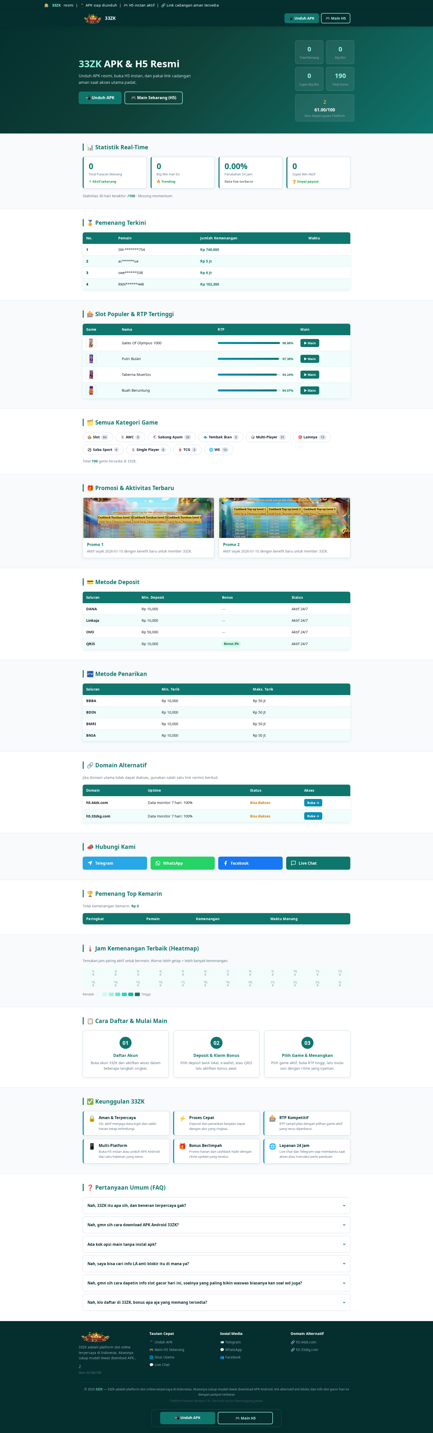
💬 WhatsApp (231, 1349)
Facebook (240, 863)
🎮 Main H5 (336, 18)
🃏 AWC (129, 437)
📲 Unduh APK (100, 97)
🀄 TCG (186, 449)
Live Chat (308, 863)
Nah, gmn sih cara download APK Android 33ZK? (133, 1224)
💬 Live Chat (159, 1364)
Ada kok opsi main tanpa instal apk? (121, 1244)
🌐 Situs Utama (161, 1357)
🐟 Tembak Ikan (220, 437)
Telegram (104, 863)
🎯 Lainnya (311, 437)
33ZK (99, 1389)
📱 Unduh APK (301, 18)
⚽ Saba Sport (102, 449)
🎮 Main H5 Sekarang (166, 1349)
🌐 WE (218, 449)
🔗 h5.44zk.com (303, 1342)
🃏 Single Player (147, 449)
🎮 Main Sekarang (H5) (153, 97)
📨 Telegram (230, 1342)
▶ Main (310, 343)
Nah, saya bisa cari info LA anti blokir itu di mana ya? (138, 1263)
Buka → (313, 802)
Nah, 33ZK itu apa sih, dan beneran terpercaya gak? (136, 1205)
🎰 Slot (96, 437)
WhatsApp (173, 863)
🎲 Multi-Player (267, 437)
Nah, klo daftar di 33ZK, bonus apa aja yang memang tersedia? (147, 1302)
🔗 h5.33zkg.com (304, 1349)
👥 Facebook (230, 1357)
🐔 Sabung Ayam (171, 437)
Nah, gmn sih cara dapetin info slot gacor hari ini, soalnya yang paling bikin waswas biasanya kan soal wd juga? (194, 1282)
